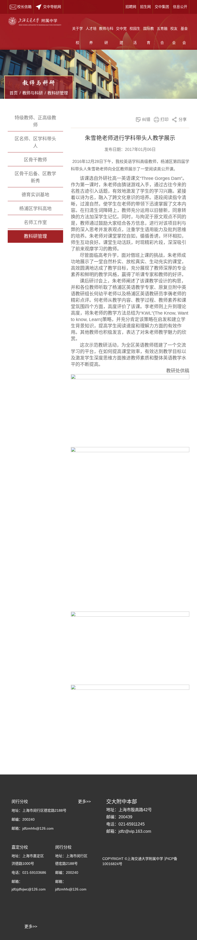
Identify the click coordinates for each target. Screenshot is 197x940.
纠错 (146, 119)
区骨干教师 (35, 159)
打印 (164, 119)
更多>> (30, 926)
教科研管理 (57, 93)
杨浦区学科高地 (35, 208)
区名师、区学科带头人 (35, 142)
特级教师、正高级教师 (35, 121)
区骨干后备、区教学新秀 (35, 177)
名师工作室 (35, 222)
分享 (183, 119)
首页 (13, 93)
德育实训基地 (35, 194)
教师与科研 (32, 93)
